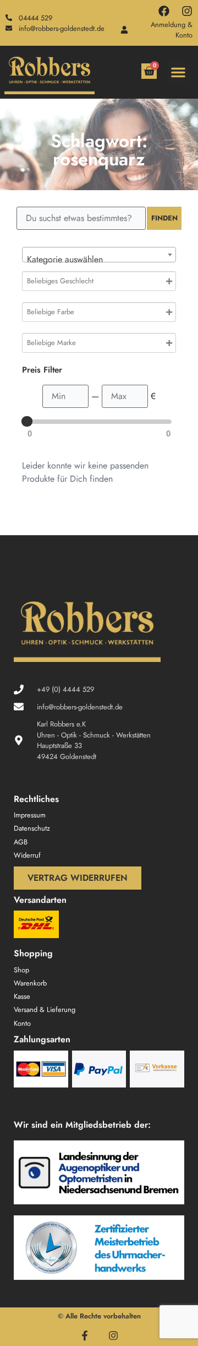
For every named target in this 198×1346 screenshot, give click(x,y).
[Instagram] (187, 11)
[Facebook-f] (85, 1335)
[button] (178, 72)
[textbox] (99, 259)
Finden (164, 218)
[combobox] (99, 254)
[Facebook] (163, 11)
